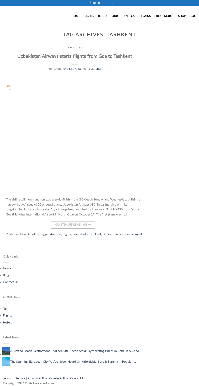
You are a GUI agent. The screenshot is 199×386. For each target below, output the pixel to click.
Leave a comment (130, 234)
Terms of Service (14, 378)
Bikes (157, 16)
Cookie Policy (58, 378)
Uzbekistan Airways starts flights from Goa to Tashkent (74, 56)
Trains (146, 16)
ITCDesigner (94, 69)
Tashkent (95, 234)
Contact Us (10, 282)
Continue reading (73, 224)
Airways (55, 234)
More (168, 16)
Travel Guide (74, 48)
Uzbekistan (110, 234)
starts (84, 234)
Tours (114, 16)
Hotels (102, 16)
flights (67, 234)
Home (76, 16)
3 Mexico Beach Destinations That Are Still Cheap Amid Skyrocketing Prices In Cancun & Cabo (74, 351)
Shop (182, 16)
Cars (134, 16)
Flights (88, 16)
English (94, 2)
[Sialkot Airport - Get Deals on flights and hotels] (31, 16)
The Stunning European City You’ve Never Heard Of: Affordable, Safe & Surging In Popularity (73, 361)
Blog (192, 16)
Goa (75, 234)
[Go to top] (191, 380)
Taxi (125, 16)
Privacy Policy (37, 378)
